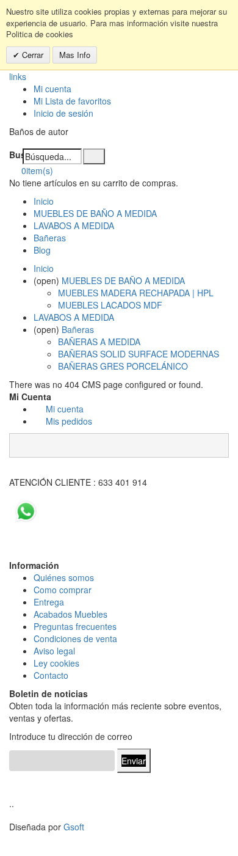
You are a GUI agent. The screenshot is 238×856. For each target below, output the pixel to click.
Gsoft (73, 827)
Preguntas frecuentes (75, 626)
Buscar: (16, 154)
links (17, 76)
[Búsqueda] (94, 156)
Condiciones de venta (75, 638)
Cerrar (31, 54)
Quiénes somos (64, 577)
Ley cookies (56, 663)
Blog (42, 250)
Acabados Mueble (68, 614)
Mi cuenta (52, 88)
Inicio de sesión (63, 113)
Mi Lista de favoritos (72, 101)
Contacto (51, 675)
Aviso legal (54, 651)
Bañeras (50, 238)
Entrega (49, 602)
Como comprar (63, 589)
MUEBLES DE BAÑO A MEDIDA (95, 213)
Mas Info (74, 54)
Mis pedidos (69, 421)
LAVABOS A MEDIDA (74, 225)
